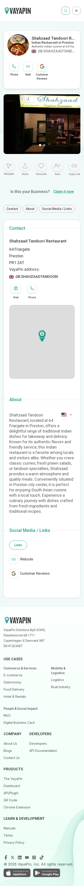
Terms (8, 835)
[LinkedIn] (20, 857)
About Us (10, 743)
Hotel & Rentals (15, 696)
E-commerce (13, 675)
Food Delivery (14, 689)
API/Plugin (11, 793)
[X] (13, 857)
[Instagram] (34, 857)
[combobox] (67, 415)
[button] (42, 336)
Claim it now (63, 191)
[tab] (18, 545)
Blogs (8, 751)
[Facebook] (6, 857)
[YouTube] (27, 857)
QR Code (10, 800)
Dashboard (12, 786)
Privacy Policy (14, 842)
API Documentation (43, 751)
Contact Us (12, 758)
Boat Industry (60, 687)
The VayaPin (13, 779)
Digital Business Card (19, 722)
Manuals (10, 828)
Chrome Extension (17, 807)
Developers (38, 743)
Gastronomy (12, 682)
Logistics (57, 680)
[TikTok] (41, 857)
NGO (7, 715)
